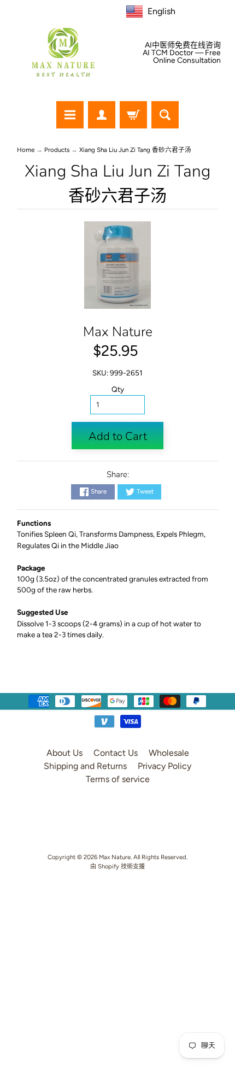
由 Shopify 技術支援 (117, 866)
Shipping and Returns (85, 766)
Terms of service (118, 779)
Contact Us (115, 753)
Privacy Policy (164, 766)
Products (56, 150)
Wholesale (169, 753)
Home (25, 150)
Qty (117, 389)
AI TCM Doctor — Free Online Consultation (182, 56)
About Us (64, 753)
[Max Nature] (63, 52)
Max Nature (117, 331)
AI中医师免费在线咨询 (183, 45)
